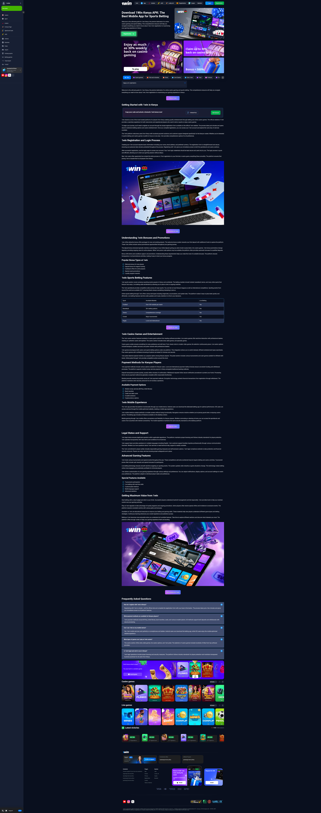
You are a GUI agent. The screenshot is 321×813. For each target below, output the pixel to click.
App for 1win (173, 426)
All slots (212, 682)
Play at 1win (173, 98)
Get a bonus (135, 69)
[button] (176, 69)
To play (195, 676)
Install (180, 782)
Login (209, 3)
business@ (125, 778)
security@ (125, 776)
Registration (219, 3)
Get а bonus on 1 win (173, 592)
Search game (133, 674)
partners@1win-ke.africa (128, 780)
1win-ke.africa (130, 773)
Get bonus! (215, 113)
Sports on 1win (172, 327)
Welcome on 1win (173, 231)
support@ (125, 773)
